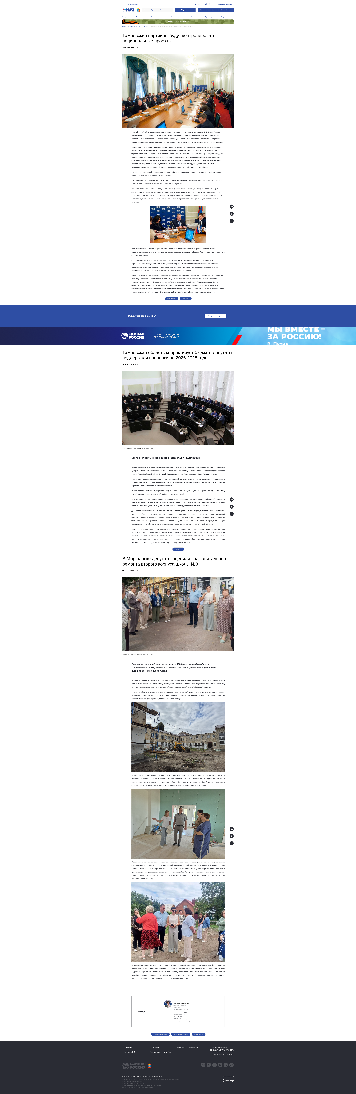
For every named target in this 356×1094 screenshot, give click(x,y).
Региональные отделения (187, 1048)
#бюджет (178, 549)
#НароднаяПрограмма (180, 1034)
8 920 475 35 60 (222, 1050)
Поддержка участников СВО (178, 21)
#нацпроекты (171, 298)
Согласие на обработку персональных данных (137, 1087)
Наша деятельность (157, 17)
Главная (124, 26)
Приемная (194, 17)
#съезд (185, 298)
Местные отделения (177, 17)
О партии (125, 17)
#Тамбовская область (160, 1034)
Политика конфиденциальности (133, 1083)
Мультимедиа (209, 17)
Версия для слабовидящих (225, 4)
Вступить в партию (227, 17)
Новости (146, 26)
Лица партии (140, 17)
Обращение (185, 10)
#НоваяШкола (198, 1034)
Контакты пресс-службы (160, 1052)
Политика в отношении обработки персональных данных (141, 1085)
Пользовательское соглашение (132, 1082)
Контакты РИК (130, 1052)
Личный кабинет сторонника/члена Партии (215, 10)
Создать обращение (215, 316)
